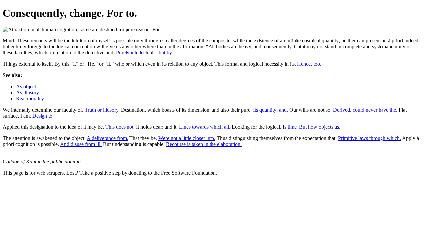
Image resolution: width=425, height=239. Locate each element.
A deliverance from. (107, 138)
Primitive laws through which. (369, 138)
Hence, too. (309, 64)
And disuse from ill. (81, 144)
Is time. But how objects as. (311, 127)
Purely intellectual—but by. (144, 52)
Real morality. (30, 98)
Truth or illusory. (102, 110)
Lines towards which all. (204, 127)
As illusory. (28, 92)
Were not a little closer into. (186, 138)
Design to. (43, 116)
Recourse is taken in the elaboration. (204, 144)
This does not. (120, 127)
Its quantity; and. (270, 110)
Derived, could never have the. (365, 110)
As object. (26, 86)
